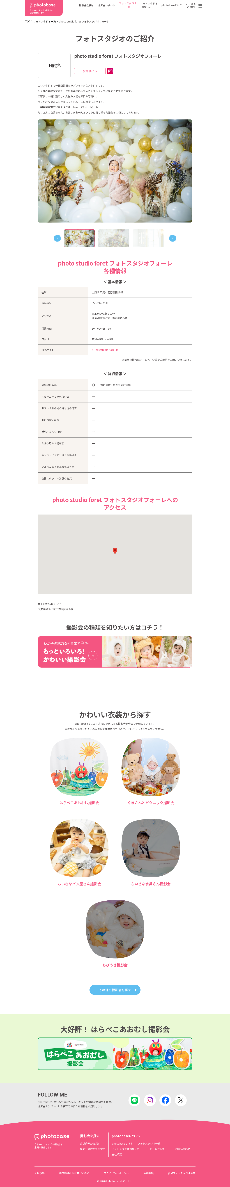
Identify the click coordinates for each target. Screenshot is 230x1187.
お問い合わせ (182, 1149)
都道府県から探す (90, 1143)
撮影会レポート (106, 5)
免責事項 (148, 1173)
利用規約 (39, 1173)
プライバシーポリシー (116, 1173)
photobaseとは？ (171, 5)
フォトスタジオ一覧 (128, 5)
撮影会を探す (86, 5)
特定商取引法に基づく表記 (74, 1173)
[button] (115, 551)
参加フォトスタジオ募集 (182, 1173)
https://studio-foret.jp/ (105, 350)
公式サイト (90, 71)
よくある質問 (156, 1149)
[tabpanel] (115, 171)
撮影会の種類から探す (92, 1149)
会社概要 (117, 1154)
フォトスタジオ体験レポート (149, 5)
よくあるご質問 (191, 5)
